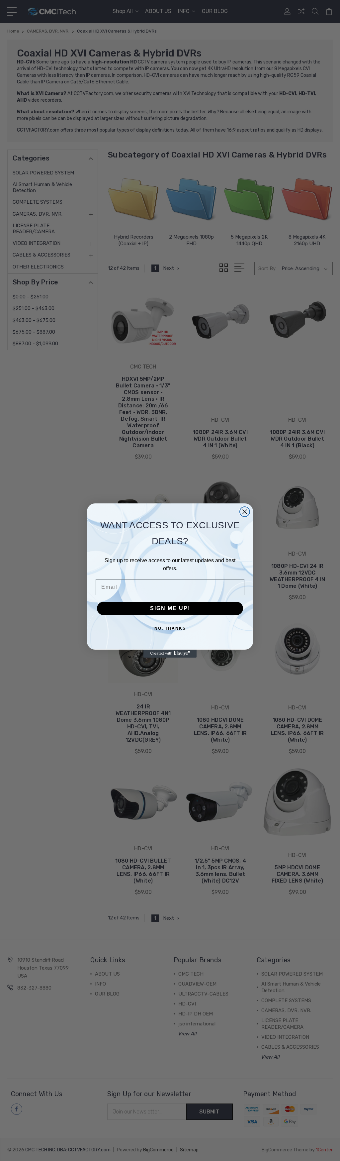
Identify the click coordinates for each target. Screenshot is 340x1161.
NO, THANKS (170, 628)
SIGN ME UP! (170, 608)
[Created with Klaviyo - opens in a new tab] (170, 654)
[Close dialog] (245, 512)
